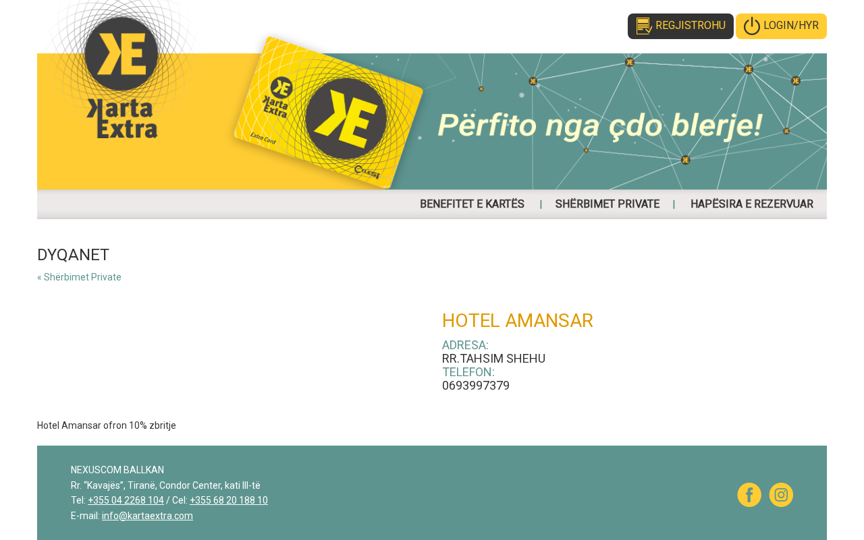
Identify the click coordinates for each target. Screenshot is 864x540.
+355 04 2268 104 (126, 500)
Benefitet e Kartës (472, 204)
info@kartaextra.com (147, 515)
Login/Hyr (791, 25)
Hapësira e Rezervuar (752, 204)
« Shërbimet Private (79, 277)
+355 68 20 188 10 (229, 500)
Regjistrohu (690, 25)
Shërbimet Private (607, 204)
